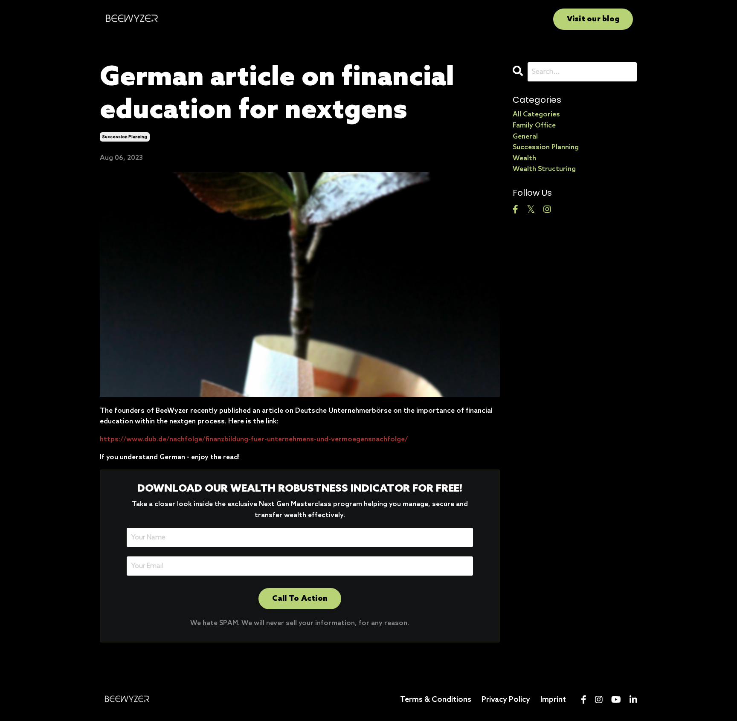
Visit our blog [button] (593, 19)
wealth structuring (544, 169)
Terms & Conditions (435, 699)
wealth (524, 158)
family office (534, 126)
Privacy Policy (506, 699)
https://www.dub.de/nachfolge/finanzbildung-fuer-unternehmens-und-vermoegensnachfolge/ (254, 439)
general (525, 137)
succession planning (124, 136)
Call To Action (300, 598)
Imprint (553, 699)
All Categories (536, 114)
